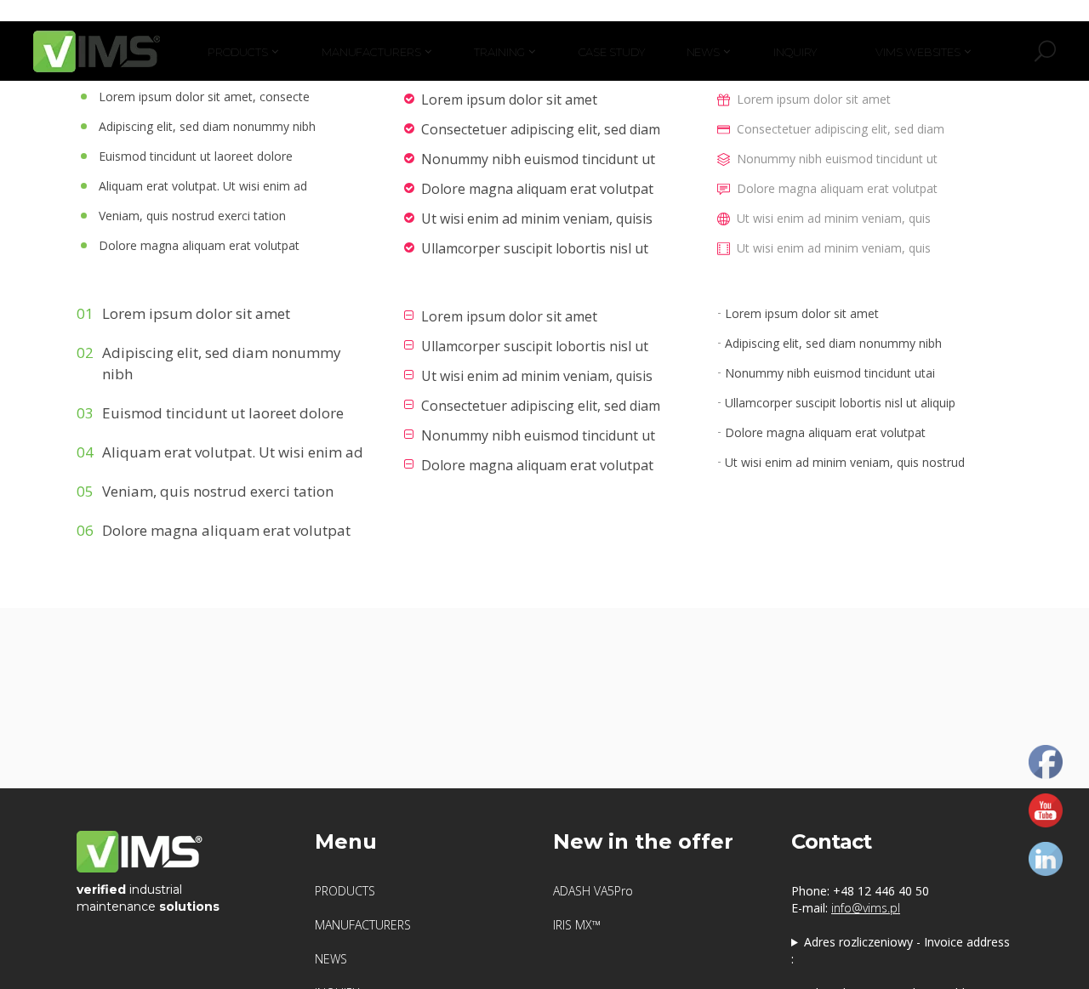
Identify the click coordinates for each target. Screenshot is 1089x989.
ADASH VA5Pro (593, 891)
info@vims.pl (865, 908)
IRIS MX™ (577, 925)
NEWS (331, 959)
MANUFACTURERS (363, 925)
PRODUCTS (345, 891)
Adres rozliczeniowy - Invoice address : (900, 950)
